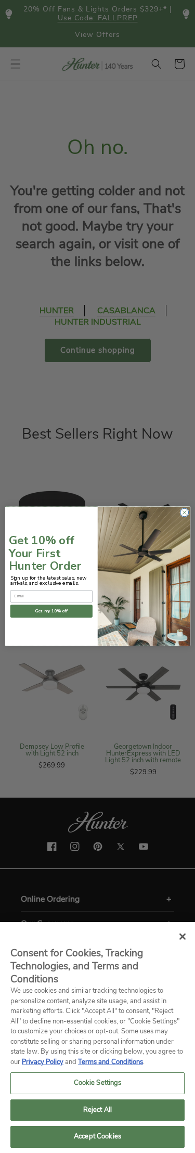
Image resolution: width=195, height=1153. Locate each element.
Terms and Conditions (110, 1062)
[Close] (182, 936)
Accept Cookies (97, 1136)
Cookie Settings (98, 1082)
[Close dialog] (184, 512)
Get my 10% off (51, 611)
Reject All (97, 1109)
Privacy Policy (42, 1062)
